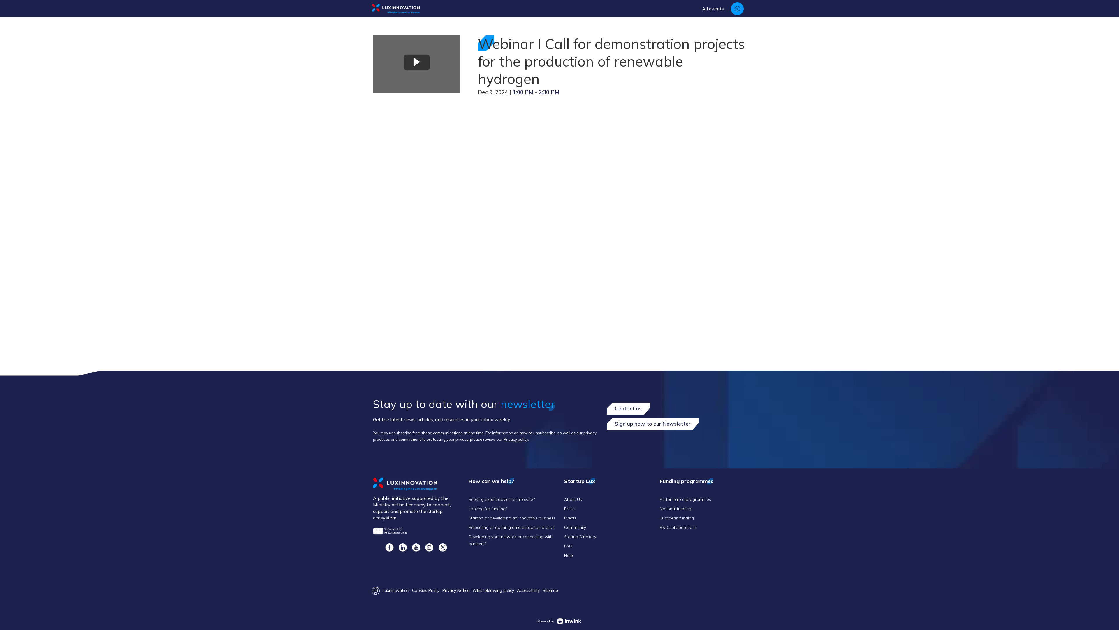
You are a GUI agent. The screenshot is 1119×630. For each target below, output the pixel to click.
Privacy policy (516, 439)
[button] (389, 547)
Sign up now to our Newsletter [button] (652, 423)
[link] (713, 9)
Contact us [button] (628, 408)
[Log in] (737, 8)
